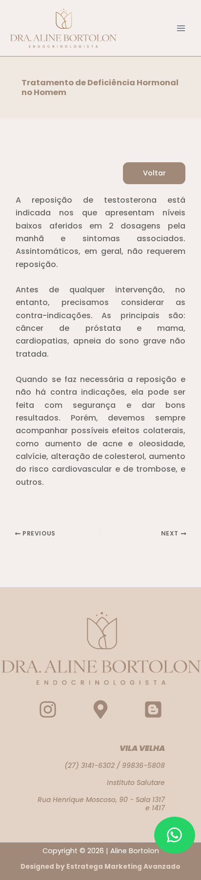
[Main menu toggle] (181, 28)
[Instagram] (47, 709)
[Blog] (153, 709)
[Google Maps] (100, 709)
